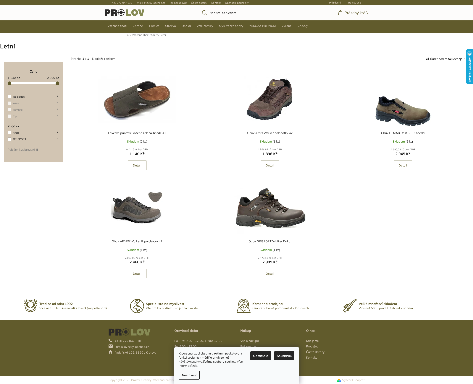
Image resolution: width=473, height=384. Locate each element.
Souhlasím (284, 356)
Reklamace (248, 346)
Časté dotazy (199, 2)
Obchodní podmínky (236, 2)
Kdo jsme (312, 341)
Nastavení (189, 375)
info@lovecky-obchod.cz (150, 2)
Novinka (35, 109)
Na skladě (35, 96)
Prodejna (312, 346)
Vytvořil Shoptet (353, 380)
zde (194, 365)
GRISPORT (35, 139)
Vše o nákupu (249, 341)
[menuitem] (117, 25)
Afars (35, 132)
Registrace (354, 2)
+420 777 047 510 (121, 2)
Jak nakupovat (178, 2)
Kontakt (216, 2)
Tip (35, 116)
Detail (137, 165)
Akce (35, 103)
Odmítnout (260, 356)
